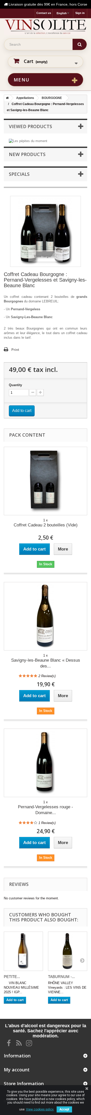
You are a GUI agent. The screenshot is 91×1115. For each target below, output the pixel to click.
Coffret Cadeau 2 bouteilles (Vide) (46, 525)
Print (15, 350)
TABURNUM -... (61, 976)
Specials (19, 174)
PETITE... (12, 976)
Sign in (80, 12)
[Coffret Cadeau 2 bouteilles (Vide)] (45, 481)
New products (27, 154)
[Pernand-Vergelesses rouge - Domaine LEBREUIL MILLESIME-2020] (45, 763)
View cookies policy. (40, 1109)
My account (17, 1070)
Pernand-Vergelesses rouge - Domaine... (45, 809)
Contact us (43, 12)
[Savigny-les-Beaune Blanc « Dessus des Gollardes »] (45, 616)
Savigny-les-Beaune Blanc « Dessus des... (45, 663)
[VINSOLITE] (45, 26)
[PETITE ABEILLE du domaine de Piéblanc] (23, 951)
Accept (64, 1109)
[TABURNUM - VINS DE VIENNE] (67, 951)
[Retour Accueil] (6, 98)
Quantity (15, 385)
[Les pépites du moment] (28, 141)
